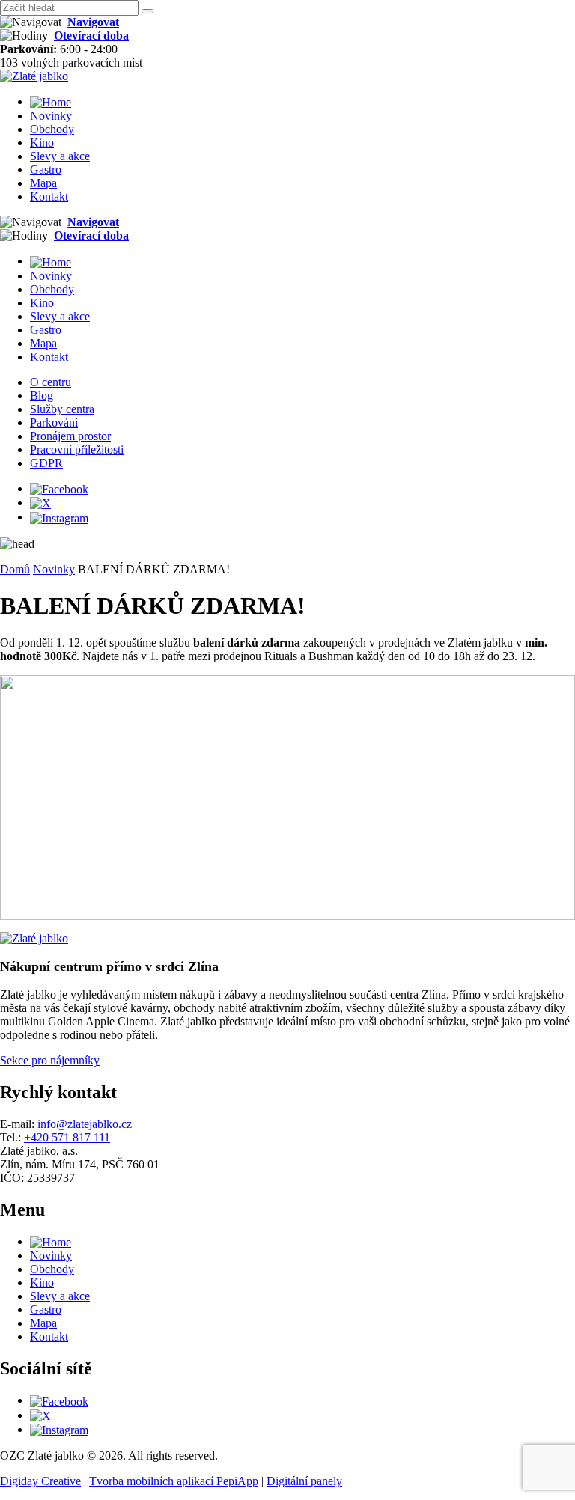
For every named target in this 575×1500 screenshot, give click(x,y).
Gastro (45, 169)
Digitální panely (304, 1481)
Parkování (54, 422)
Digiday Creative (40, 1481)
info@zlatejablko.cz (84, 1124)
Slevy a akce (60, 156)
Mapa (43, 183)
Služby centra (62, 409)
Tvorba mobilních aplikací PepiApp (173, 1481)
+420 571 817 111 (67, 1137)
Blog (41, 395)
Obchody (52, 129)
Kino (42, 142)
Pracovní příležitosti (77, 449)
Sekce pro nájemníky (50, 1060)
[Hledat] (147, 11)
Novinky (51, 115)
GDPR (46, 463)
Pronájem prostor (70, 436)
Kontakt (49, 196)
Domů (15, 569)
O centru (50, 382)
